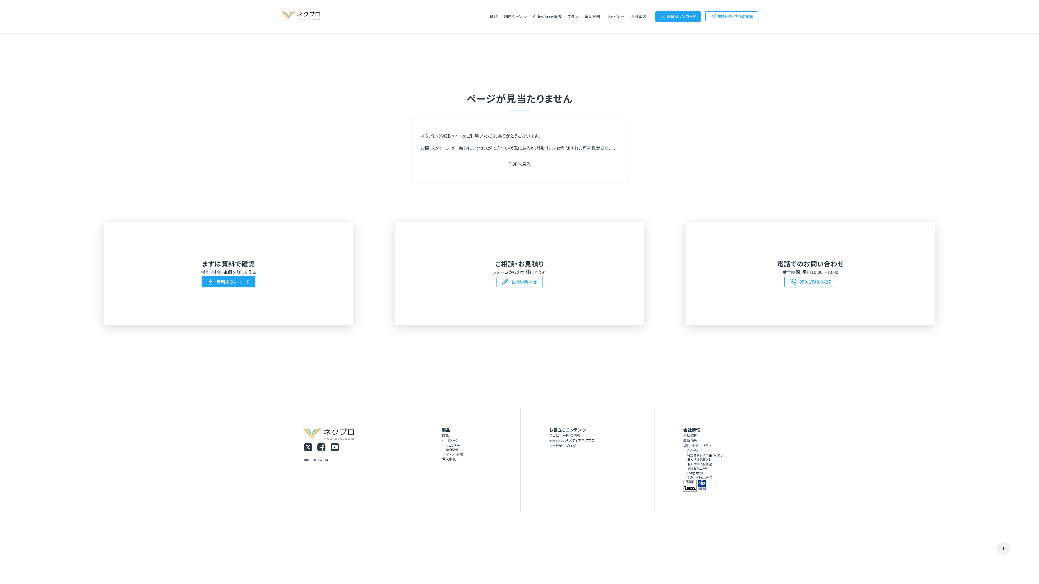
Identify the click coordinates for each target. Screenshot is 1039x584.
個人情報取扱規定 (699, 464)
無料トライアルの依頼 (735, 16)
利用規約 (693, 450)
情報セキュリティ (698, 468)
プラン (573, 16)
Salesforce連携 (547, 16)
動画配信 (452, 449)
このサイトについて (700, 477)
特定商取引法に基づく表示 (705, 455)
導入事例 (592, 16)
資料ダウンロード (681, 16)
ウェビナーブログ (562, 445)
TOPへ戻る (519, 164)
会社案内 (638, 16)
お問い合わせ (524, 281)
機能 (494, 16)
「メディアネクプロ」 (573, 440)
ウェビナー (615, 16)
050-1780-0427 (815, 281)
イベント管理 (454, 454)
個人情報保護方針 (699, 459)
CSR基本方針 (696, 473)
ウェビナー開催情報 (565, 435)
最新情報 (690, 440)
